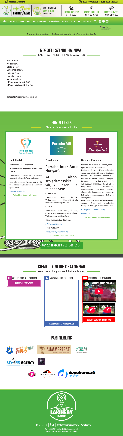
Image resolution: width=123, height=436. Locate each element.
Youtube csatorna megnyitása (99, 319)
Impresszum (41, 425)
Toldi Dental (15, 160)
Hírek (5, 21)
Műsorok (14, 21)
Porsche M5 (51, 160)
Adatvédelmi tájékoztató (68, 425)
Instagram (104, 21)
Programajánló (39, 21)
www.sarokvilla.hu (17, 191)
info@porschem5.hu (53, 224)
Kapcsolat (87, 21)
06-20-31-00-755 (111, 14)
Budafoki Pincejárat (91, 160)
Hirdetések (75, 21)
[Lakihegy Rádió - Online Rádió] (32, 373)
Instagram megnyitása (24, 282)
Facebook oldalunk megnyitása (61, 323)
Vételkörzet (86, 425)
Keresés (95, 22)
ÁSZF (52, 425)
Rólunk (65, 21)
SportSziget (25, 21)
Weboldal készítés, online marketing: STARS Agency (61, 431)
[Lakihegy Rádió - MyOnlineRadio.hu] (41, 361)
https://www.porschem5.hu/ (57, 232)
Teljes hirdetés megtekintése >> (25, 195)
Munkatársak (54, 21)
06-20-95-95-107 (91, 14)
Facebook (100, 21)
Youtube (107, 21)
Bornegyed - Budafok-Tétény (93, 209)
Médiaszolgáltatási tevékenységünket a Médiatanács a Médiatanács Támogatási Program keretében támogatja (108, 28)
